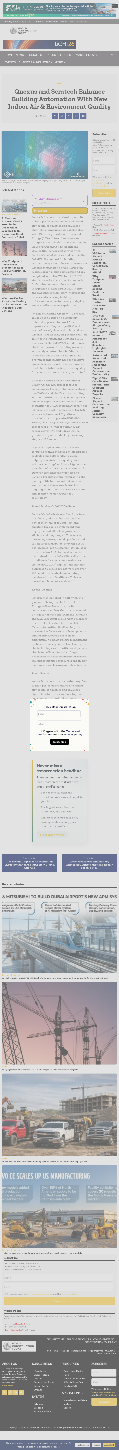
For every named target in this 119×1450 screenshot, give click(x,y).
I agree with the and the (60, 733)
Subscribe (59, 741)
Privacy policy (72, 734)
